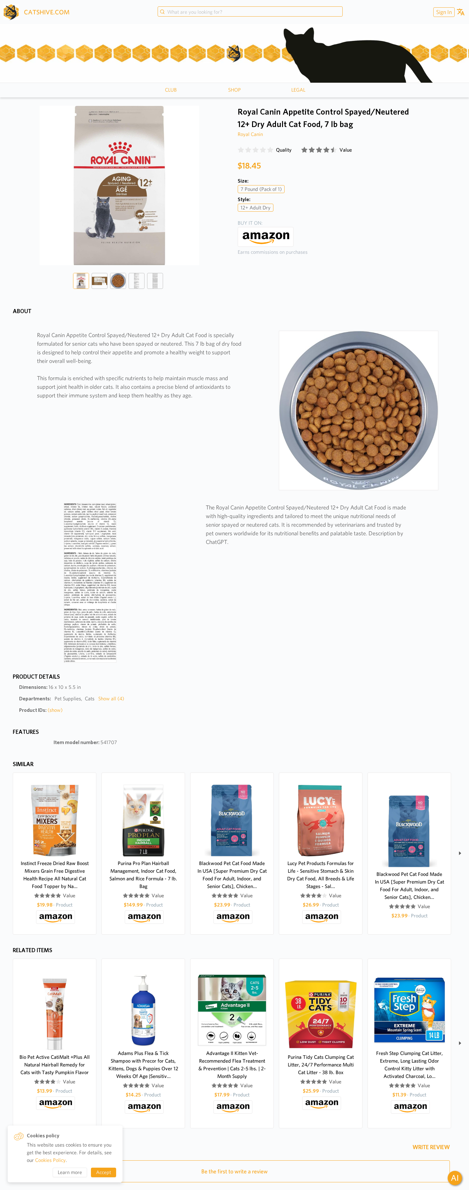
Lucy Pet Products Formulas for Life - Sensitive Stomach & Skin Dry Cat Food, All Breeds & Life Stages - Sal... (320, 875)
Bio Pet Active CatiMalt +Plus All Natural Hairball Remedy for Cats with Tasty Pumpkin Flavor (54, 1065)
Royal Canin (250, 134)
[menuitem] (443, 12)
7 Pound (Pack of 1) (261, 189)
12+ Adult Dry (256, 207)
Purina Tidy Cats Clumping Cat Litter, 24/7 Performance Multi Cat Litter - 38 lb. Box (321, 1065)
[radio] (241, 150)
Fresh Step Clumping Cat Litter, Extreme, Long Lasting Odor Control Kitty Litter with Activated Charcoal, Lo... (409, 1065)
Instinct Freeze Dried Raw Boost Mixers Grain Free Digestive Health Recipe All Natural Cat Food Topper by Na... (55, 875)
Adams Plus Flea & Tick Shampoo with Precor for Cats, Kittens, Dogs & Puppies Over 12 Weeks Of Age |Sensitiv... (143, 1065)
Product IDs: (41, 710)
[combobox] (250, 12)
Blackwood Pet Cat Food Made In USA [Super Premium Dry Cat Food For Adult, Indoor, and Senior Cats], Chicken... (232, 875)
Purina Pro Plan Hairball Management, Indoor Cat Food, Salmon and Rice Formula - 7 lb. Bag (143, 875)
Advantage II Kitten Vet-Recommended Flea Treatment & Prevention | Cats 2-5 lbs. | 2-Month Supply (232, 1065)
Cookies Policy (50, 1160)
